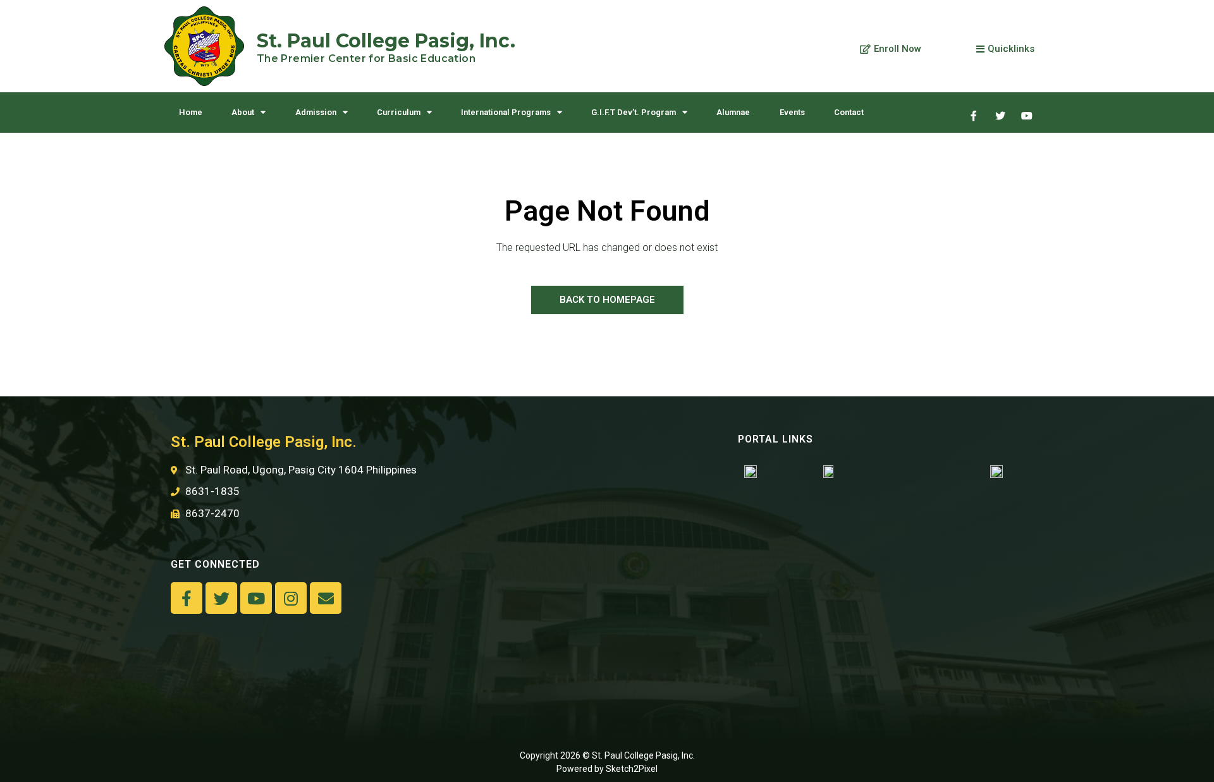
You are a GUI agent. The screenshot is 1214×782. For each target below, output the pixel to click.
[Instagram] (291, 598)
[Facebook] (974, 116)
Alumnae (733, 112)
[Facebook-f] (186, 598)
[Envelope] (325, 598)
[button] (890, 49)
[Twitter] (1000, 116)
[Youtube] (1027, 116)
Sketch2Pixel (632, 769)
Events (792, 112)
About (242, 112)
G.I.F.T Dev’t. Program (633, 112)
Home (190, 112)
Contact (849, 112)
